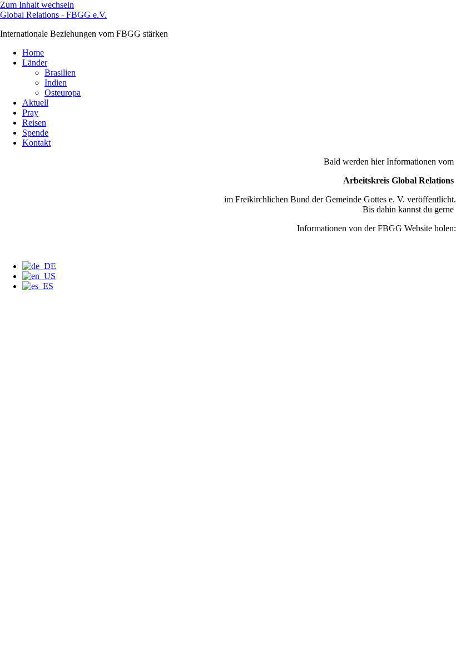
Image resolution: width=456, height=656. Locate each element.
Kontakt (36, 142)
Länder (34, 62)
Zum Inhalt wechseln (37, 4)
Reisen (34, 122)
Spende (35, 132)
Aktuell (35, 102)
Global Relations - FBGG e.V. (53, 14)
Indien (55, 82)
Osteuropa (62, 92)
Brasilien (60, 72)
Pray (30, 112)
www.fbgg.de (432, 247)
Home (33, 52)
